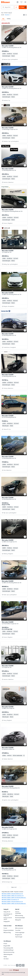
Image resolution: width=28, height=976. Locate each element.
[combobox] (7, 7)
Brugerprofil (18, 935)
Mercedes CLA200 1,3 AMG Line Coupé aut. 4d (12, 895)
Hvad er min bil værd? (8, 918)
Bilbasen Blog (7, 932)
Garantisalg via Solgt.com (8, 914)
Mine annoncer (19, 928)
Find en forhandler (18, 912)
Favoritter (17, 930)
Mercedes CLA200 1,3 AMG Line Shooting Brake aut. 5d (14, 897)
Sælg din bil (7, 912)
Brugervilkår (7, 946)
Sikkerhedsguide (8, 954)
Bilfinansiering (19, 915)
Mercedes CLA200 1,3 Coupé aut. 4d (10, 899)
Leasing (8, 18)
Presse (5, 943)
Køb (3, 18)
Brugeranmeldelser (8, 930)
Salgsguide (7, 921)
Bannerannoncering (8, 952)
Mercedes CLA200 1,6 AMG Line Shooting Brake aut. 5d (14, 903)
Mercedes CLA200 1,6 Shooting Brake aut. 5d (12, 893)
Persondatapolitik (8, 948)
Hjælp (5, 956)
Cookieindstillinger (8, 950)
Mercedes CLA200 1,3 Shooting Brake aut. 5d (12, 901)
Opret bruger (18, 937)
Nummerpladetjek (20, 917)
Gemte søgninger (19, 932)
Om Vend (6, 959)
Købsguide (18, 920)
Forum (5, 928)
